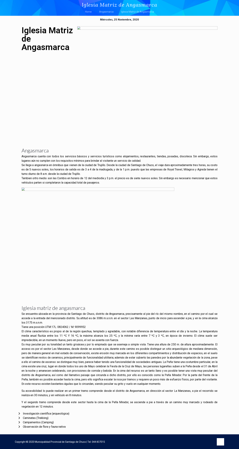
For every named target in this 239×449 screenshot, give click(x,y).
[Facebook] (196, 441)
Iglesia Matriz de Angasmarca (137, 11)
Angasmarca (106, 11)
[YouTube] (203, 441)
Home (88, 11)
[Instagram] (210, 441)
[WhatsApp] (189, 441)
